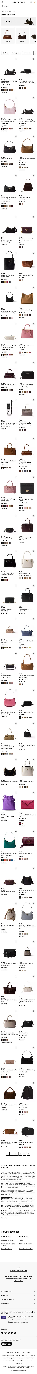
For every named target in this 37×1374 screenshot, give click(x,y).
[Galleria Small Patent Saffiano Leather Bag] (9, 559)
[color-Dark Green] (27, 471)
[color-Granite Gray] (25, 897)
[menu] (2, 2)
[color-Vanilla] (27, 353)
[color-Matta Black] (10, 318)
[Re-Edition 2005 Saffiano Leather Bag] (9, 67)
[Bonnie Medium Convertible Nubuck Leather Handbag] (9, 731)
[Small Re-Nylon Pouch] (27, 1128)
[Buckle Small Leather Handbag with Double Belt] (9, 1019)
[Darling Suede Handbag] (9, 1091)
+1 (14, 354)
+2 (31, 471)
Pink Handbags (23, 1236)
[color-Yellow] (5, 282)
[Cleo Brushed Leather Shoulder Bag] (9, 698)
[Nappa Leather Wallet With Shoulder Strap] (9, 1128)
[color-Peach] (25, 508)
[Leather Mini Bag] (9, 524)
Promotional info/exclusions (15, 1322)
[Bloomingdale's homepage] (2, 11)
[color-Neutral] (2, 355)
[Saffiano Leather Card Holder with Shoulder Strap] (27, 225)
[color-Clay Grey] (7, 467)
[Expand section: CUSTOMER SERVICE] (18, 1292)
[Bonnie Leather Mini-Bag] (9, 371)
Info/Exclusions (18, 1281)
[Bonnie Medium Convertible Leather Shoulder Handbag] (27, 447)
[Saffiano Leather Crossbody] (9, 594)
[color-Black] (20, 88)
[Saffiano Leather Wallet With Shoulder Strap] (9, 332)
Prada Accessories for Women (8, 1244)
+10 (14, 128)
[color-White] (22, 128)
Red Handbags (5, 1236)
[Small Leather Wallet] (27, 839)
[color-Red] (10, 128)
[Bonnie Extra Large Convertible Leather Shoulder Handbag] (27, 408)
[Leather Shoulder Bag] (9, 876)
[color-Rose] (25, 859)
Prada (5, 11)
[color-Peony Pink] (30, 353)
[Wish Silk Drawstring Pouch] (9, 801)
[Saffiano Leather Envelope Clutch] (27, 801)
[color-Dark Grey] (7, 128)
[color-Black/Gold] (7, 90)
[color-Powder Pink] (30, 508)
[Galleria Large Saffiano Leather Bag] (9, 447)
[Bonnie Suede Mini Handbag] (9, 627)
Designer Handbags (7, 1240)
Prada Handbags (6, 1249)
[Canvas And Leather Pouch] (9, 911)
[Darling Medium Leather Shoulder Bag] (27, 662)
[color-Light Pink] (2, 128)
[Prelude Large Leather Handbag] (27, 524)
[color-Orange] (5, 860)
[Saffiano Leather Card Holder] (27, 485)
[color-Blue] (25, 471)
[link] (9, 85)
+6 (32, 128)
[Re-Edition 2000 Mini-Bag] (27, 1056)
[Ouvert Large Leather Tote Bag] (27, 627)
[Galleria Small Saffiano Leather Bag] (27, 332)
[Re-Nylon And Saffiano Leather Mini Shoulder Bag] (27, 67)
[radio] (2, 90)
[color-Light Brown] (27, 128)
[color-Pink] (7, 282)
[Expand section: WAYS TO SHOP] (18, 1304)
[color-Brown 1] (22, 392)
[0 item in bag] (35, 2)
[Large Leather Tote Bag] (27, 261)
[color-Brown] (12, 90)
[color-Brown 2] (25, 392)
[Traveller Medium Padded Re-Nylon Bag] (9, 950)
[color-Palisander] (20, 471)
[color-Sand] (10, 206)
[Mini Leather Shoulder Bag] (27, 876)
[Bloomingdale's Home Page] (18, 2)
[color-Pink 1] (27, 392)
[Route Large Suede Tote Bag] (9, 984)
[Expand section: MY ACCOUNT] (18, 1296)
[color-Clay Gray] (27, 897)
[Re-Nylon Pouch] (9, 662)
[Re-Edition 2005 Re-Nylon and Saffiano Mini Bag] (9, 296)
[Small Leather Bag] (9, 145)
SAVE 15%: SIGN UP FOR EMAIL (18, 1271)
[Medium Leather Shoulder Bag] (27, 145)
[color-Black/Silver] (2, 90)
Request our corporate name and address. (18, 1367)
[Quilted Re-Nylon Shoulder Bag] (9, 225)
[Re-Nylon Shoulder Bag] (27, 698)
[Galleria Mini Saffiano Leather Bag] (9, 485)
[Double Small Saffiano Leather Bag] (27, 950)
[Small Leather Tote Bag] (27, 768)
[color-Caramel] (5, 206)
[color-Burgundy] (10, 90)
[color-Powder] (5, 164)
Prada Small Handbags (26, 1249)
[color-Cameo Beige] (5, 90)
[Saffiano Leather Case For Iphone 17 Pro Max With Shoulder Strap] (9, 408)
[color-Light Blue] (12, 860)
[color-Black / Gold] (2, 282)
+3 (14, 860)
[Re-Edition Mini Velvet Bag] (9, 768)
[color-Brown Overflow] (22, 823)
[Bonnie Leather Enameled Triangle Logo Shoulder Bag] (27, 984)
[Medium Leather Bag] (27, 296)
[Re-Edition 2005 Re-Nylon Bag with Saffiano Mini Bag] (27, 106)
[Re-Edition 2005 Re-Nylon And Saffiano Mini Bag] (9, 106)
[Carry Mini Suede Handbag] (27, 183)
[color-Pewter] (20, 430)
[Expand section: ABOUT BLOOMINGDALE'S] (18, 1300)
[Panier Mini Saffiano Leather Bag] (9, 261)
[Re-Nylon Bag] (27, 1019)
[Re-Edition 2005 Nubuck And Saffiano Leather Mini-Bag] (27, 911)
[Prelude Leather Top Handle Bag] (27, 594)
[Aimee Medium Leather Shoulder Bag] (9, 183)
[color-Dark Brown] (22, 88)
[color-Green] (7, 390)
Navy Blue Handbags (25, 1244)
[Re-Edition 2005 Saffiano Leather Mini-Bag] (9, 839)
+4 (14, 89)
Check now (25, 1322)
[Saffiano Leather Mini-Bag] (9, 1056)
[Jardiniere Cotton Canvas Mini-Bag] (27, 731)
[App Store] (6, 1344)
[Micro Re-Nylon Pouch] (27, 371)
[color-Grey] (12, 128)
